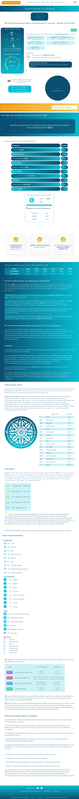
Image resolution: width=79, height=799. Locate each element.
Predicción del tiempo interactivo (30, 791)
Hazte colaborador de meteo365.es (20, 797)
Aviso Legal (40, 797)
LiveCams (46, 791)
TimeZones (55, 791)
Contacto (33, 797)
